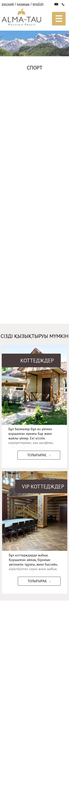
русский (8, 4)
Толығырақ (36, 455)
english (38, 4)
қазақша (23, 4)
